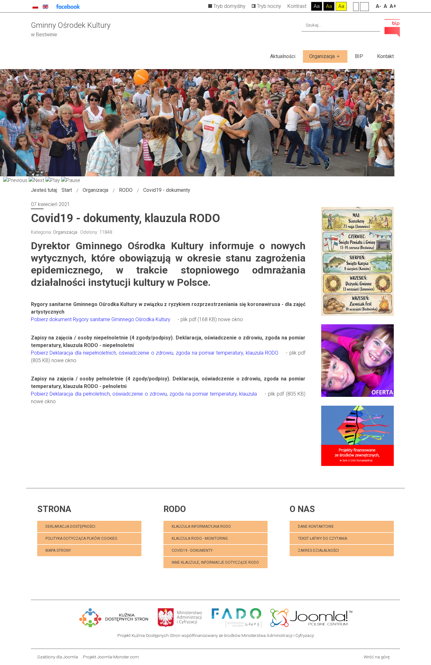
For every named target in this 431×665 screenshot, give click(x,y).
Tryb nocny (268, 6)
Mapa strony (58, 550)
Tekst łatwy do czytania (323, 538)
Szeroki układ (364, 6)
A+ (393, 6)
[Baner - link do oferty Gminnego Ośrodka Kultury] (357, 360)
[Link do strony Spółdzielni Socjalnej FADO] (236, 617)
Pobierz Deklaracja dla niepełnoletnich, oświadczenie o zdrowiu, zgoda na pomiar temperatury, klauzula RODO (154, 353)
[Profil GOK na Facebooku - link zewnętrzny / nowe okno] (68, 6)
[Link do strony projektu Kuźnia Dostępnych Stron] (113, 617)
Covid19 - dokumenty (192, 550)
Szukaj (374, 25)
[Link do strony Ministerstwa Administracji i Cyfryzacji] (180, 617)
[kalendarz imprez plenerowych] (357, 261)
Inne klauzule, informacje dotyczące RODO (215, 562)
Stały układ (356, 6)
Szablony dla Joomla (57, 656)
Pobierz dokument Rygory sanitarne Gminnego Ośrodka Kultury (100, 319)
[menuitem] (283, 56)
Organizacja (65, 232)
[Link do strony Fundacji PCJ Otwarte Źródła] (312, 617)
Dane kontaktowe (316, 526)
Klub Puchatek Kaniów (86, 562)
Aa (317, 6)
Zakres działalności (318, 550)
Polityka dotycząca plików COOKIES (81, 538)
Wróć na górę (377, 656)
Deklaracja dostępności (70, 526)
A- (378, 6)
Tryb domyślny (228, 6)
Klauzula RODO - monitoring (200, 538)
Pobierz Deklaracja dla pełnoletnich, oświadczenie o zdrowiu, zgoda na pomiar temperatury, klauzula (144, 394)
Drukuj (303, 230)
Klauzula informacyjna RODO (201, 526)
